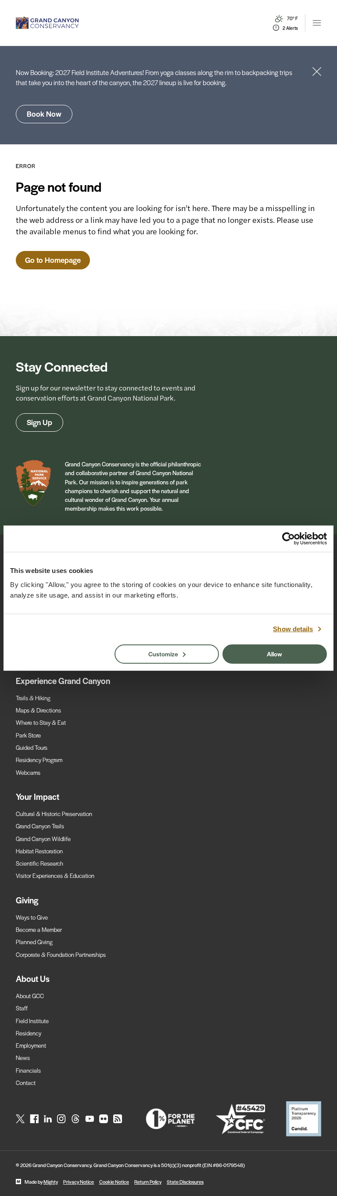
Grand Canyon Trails (40, 826)
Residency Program (39, 760)
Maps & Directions (38, 710)
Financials (28, 1070)
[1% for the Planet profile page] (170, 1118)
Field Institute (32, 1021)
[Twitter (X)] (20, 1118)
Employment (31, 1045)
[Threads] (75, 1118)
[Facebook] (34, 1118)
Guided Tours (31, 747)
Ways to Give (32, 917)
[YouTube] (89, 1118)
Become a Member (39, 929)
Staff (22, 1008)
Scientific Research (39, 863)
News (23, 1057)
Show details (293, 629)
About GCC (30, 996)
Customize (163, 653)
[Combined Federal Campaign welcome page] (240, 1119)
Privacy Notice (78, 1181)
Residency (28, 1033)
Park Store (28, 735)
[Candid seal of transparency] (303, 1118)
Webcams (28, 772)
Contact (26, 1082)
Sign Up (39, 422)
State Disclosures (185, 1181)
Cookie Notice (114, 1181)
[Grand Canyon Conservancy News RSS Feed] (117, 1118)
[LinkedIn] (48, 1119)
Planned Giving (34, 942)
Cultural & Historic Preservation (54, 813)
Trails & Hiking (33, 698)
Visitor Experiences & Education (55, 875)
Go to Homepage (53, 259)
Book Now (44, 113)
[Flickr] (103, 1118)
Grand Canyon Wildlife (43, 838)
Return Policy (147, 1181)
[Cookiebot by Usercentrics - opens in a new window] (288, 538)
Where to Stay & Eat (41, 722)
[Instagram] (61, 1118)
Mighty (50, 1181)
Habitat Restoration (39, 851)
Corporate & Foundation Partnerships (61, 954)
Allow (274, 653)
